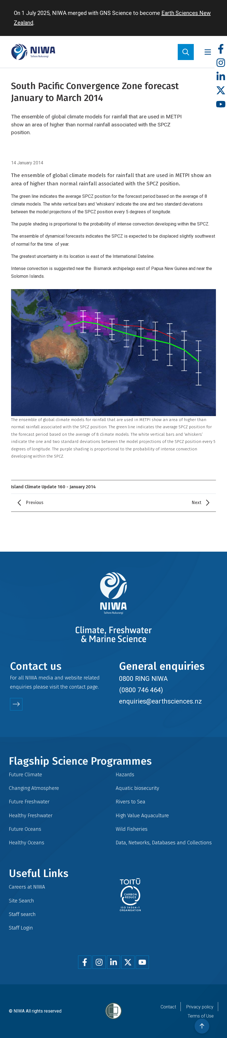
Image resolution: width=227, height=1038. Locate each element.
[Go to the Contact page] (16, 704)
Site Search (21, 900)
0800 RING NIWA (143, 679)
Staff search (22, 914)
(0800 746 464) (141, 690)
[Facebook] (221, 49)
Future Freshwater (29, 801)
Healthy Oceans (26, 842)
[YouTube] (221, 104)
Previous (34, 502)
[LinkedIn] (221, 77)
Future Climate (25, 774)
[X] (221, 90)
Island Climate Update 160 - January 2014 (53, 486)
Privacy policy (199, 1007)
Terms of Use (201, 1016)
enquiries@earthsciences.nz (160, 701)
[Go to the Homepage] (33, 52)
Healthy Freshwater (31, 815)
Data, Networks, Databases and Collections (164, 842)
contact (77, 687)
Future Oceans (25, 829)
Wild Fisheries (132, 829)
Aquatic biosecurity (137, 788)
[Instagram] (221, 63)
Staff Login (21, 928)
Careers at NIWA (27, 887)
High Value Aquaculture (142, 815)
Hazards (125, 774)
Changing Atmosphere (34, 788)
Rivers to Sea (130, 801)
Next (196, 502)
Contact (168, 1007)
